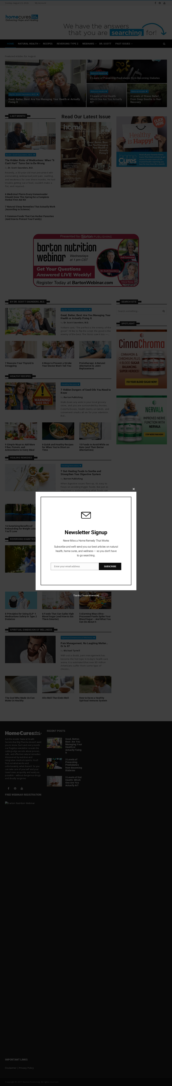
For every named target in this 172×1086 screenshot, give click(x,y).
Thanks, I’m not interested (86, 595)
